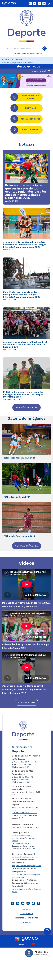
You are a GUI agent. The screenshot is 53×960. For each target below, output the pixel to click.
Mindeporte (17, 59)
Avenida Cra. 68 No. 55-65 (25, 762)
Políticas (26, 909)
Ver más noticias (26, 407)
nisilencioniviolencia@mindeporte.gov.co (26, 890)
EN (44, 4)
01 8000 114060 (29, 848)
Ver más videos (26, 702)
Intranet (26, 922)
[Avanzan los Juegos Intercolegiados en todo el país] (26, 81)
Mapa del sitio (26, 913)
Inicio (7, 59)
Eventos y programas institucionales (18, 62)
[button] (41, 71)
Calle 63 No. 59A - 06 (23, 777)
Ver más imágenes (26, 545)
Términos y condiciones (26, 918)
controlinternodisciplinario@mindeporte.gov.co (26, 875)
